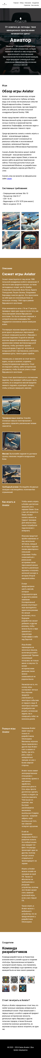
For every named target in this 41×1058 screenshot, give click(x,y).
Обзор (22, 3)
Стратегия (27, 5)
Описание (28, 3)
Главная (16, 3)
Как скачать (35, 5)
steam (9, 179)
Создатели (35, 3)
